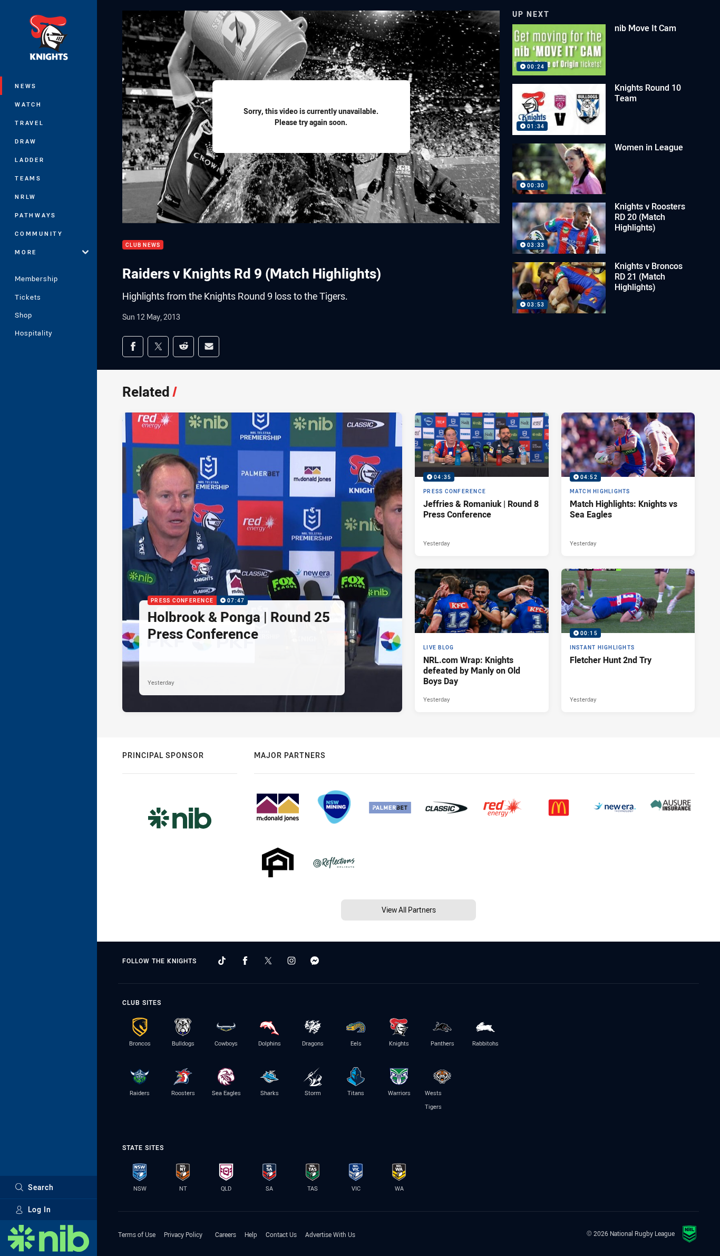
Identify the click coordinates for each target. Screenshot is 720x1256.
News (26, 86)
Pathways (35, 215)
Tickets (28, 297)
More (26, 252)
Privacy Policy (183, 1234)
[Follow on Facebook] (245, 960)
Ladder (30, 160)
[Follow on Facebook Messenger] (314, 960)
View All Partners (409, 910)
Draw (26, 141)
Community (39, 233)
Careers (225, 1234)
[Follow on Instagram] (291, 960)
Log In (39, 1209)
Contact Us (281, 1234)
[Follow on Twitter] (268, 960)
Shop (23, 315)
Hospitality (33, 333)
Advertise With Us (330, 1234)
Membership (36, 278)
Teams (28, 178)
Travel (29, 123)
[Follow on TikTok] (222, 960)
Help (251, 1234)
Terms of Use (136, 1234)
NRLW (25, 196)
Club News (142, 245)
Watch (28, 104)
